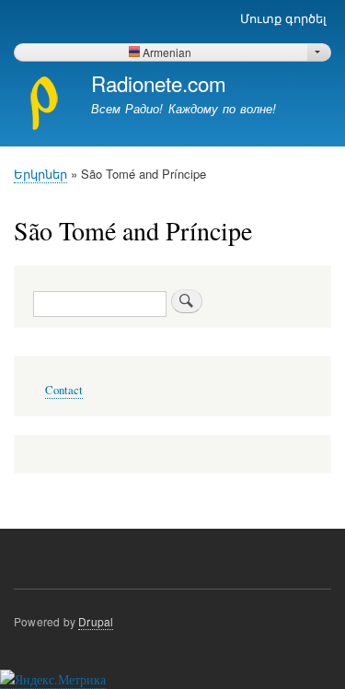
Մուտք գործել (283, 18)
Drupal (95, 621)
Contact (64, 390)
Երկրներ (40, 173)
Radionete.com (158, 83)
